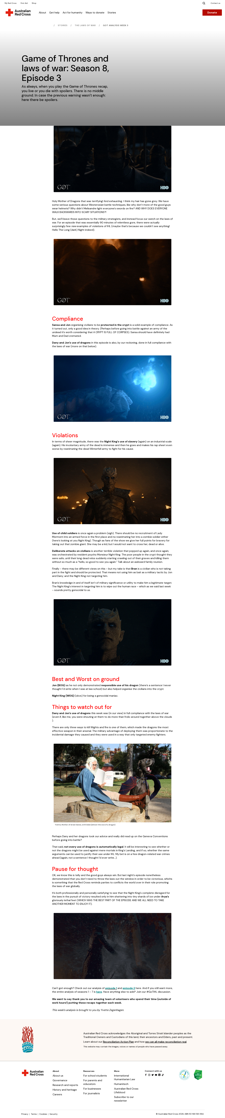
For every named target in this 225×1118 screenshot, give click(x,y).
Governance (60, 1080)
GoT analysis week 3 (115, 25)
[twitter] (153, 1075)
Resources (88, 1071)
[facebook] (146, 1075)
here (99, 991)
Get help (54, 12)
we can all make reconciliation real (165, 1041)
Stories (112, 12)
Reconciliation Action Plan (118, 1041)
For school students (95, 1075)
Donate (212, 12)
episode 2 (129, 988)
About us (58, 1075)
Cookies (43, 1114)
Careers (57, 1094)
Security (54, 1114)
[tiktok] (163, 1075)
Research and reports (65, 1085)
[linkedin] (159, 1075)
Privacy (24, 1114)
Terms (34, 1114)
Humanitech (121, 1084)
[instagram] (149, 1075)
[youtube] (156, 1075)
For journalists (91, 1093)
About (42, 12)
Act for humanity (72, 12)
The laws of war (85, 25)
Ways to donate (95, 12)
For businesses (92, 1088)
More (116, 1071)
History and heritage (65, 1089)
